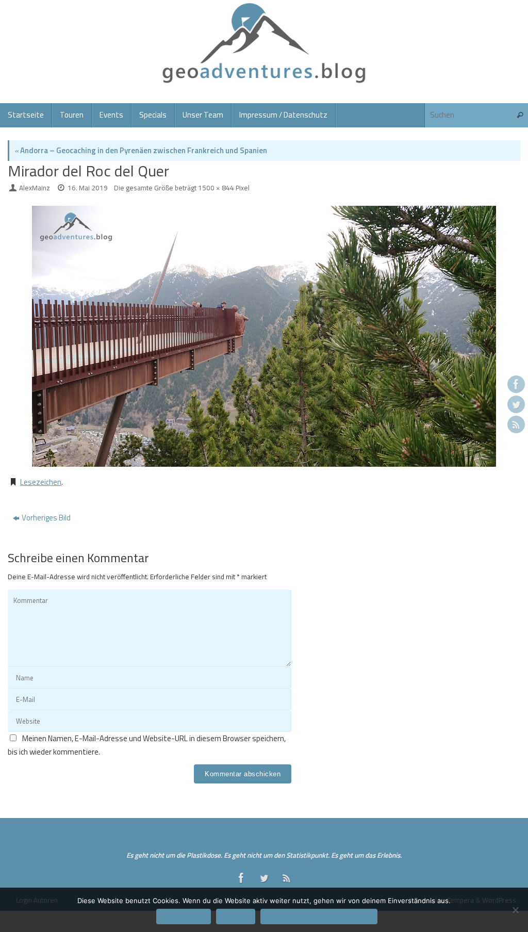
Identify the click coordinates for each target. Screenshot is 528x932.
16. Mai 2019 (88, 188)
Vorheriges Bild (46, 518)
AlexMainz (34, 188)
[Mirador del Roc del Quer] (264, 336)
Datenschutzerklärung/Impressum (319, 916)
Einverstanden (183, 916)
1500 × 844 (216, 188)
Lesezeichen (40, 482)
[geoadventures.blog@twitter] (516, 404)
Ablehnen (235, 916)
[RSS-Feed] (516, 424)
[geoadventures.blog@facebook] (516, 384)
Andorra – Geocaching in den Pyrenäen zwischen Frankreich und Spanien (140, 150)
